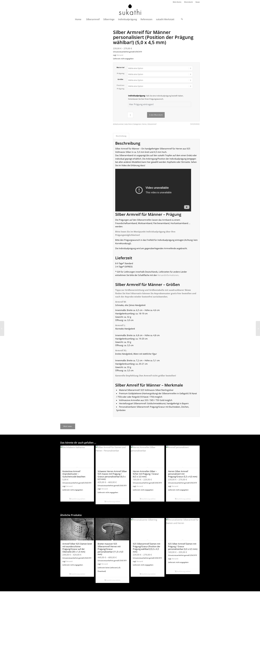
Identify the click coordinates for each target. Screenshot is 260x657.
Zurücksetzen (195, 124)
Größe (120, 79)
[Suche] (182, 19)
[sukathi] (130, 10)
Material (121, 67)
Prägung (120, 73)
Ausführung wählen (78, 499)
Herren (144, 124)
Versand (120, 55)
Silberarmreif (151, 124)
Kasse (198, 2)
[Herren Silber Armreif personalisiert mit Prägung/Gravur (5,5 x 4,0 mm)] (258, 328)
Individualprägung (155, 97)
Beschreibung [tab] (121, 136)
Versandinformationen (167, 275)
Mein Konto (177, 2)
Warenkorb (188, 2)
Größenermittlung (134, 290)
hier (128, 293)
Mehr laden (67, 426)
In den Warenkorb (156, 115)
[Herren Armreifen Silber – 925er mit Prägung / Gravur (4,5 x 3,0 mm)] (2, 328)
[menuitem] (177, 2)
